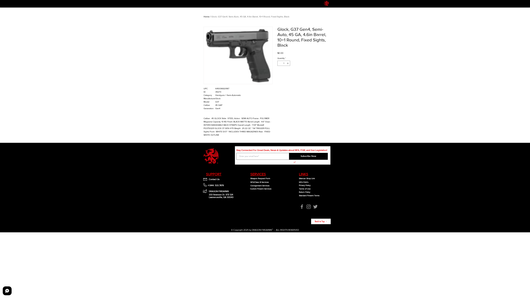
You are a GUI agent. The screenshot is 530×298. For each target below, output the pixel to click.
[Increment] (288, 63)
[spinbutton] (283, 63)
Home (206, 16)
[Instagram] (309, 207)
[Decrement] (279, 63)
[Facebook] (302, 207)
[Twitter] (315, 207)
